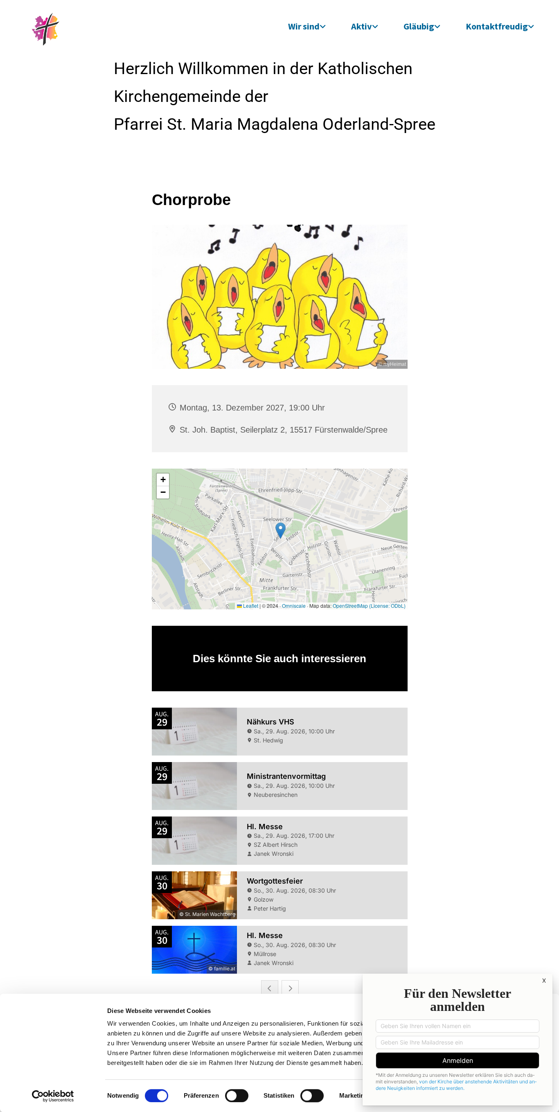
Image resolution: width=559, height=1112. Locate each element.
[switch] (236, 1095)
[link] (306, 26)
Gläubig (418, 26)
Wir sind (304, 26)
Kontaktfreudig (497, 26)
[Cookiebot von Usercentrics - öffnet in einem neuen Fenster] (53, 1096)
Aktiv (361, 26)
